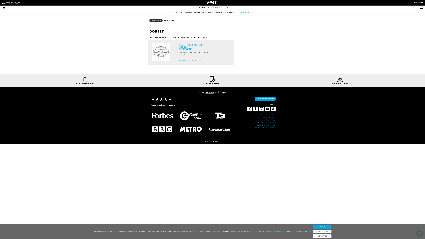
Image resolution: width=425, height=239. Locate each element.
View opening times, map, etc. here (192, 60)
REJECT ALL (322, 236)
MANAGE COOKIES (322, 231)
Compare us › (246, 12)
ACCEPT (322, 227)
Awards (228, 7)
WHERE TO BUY (156, 20)
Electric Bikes (199, 7)
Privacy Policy (271, 120)
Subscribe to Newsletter (265, 99)
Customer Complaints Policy (266, 125)
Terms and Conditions (268, 115)
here (255, 231)
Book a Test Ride (215, 7)
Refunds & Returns (269, 117)
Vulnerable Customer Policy (266, 122)
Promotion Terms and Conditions (265, 127)
